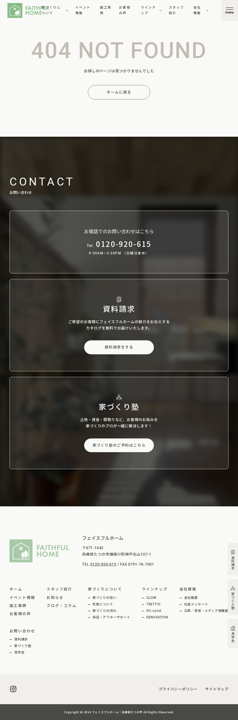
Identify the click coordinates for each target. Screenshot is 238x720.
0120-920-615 (103, 564)
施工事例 (105, 10)
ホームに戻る (119, 92)
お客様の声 (124, 10)
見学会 (19, 652)
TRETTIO (153, 604)
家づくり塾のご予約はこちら (119, 445)
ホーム (16, 589)
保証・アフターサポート (111, 617)
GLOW (151, 598)
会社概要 (191, 598)
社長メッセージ (196, 604)
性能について (103, 604)
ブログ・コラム (61, 606)
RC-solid (153, 611)
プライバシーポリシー (178, 689)
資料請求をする (119, 347)
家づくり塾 (22, 646)
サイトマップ (216, 689)
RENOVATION (157, 617)
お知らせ (55, 597)
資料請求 (21, 639)
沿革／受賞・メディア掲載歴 (206, 611)
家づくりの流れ (105, 611)
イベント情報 (83, 10)
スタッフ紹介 (176, 10)
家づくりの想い (105, 598)
